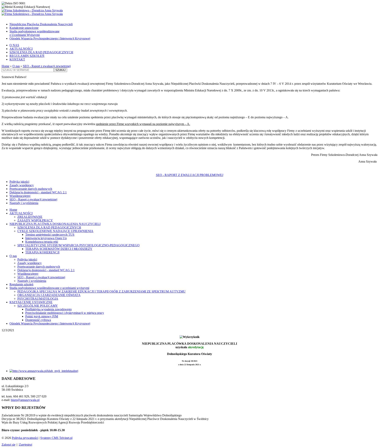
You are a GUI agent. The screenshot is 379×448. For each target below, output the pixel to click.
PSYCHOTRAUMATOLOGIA (37, 298)
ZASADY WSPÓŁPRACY (35, 220)
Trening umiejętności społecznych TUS (49, 234)
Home (5, 66)
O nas (16, 66)
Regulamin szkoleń (21, 284)
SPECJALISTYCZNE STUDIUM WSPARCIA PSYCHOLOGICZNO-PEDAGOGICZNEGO (78, 245)
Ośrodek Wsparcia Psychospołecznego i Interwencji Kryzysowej (49, 38)
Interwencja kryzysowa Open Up (46, 238)
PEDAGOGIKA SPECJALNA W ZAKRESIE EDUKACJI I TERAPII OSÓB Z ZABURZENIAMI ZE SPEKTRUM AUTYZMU (101, 291)
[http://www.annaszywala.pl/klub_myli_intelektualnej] (43, 371)
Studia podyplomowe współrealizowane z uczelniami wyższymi (49, 288)
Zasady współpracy (21, 185)
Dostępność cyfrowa (38, 320)
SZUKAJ (60, 70)
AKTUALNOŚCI (21, 48)
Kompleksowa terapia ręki (41, 241)
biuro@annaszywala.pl (25, 400)
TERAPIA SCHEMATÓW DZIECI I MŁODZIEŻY (58, 248)
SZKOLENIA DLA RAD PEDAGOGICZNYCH (41, 52)
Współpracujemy (20, 196)
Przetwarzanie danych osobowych (30, 188)
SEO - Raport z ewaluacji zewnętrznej (47, 66)
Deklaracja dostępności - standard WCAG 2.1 (38, 192)
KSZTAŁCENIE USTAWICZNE (31, 302)
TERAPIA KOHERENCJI (42, 252)
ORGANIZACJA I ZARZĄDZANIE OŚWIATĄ (49, 295)
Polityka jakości (19, 181)
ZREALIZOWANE (29, 216)
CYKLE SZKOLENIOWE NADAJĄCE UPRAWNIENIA (55, 231)
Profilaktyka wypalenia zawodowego (48, 309)
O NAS (14, 45)
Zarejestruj (25, 444)
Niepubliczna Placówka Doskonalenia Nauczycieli (41, 24)
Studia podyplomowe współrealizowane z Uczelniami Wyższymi (34, 33)
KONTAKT (17, 59)
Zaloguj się (8, 444)
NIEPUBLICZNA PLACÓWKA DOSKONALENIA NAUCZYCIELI (54, 224)
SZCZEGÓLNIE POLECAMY (37, 305)
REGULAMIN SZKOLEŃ (26, 55)
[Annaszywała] (189, 12)
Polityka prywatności (25, 438)
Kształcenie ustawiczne (23, 27)
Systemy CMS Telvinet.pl (56, 438)
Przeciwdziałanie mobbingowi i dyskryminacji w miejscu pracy (64, 312)
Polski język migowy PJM (41, 316)
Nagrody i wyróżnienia (23, 203)
